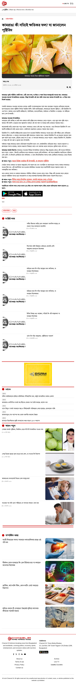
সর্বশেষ (8, 389)
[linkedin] (22, 654)
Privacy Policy (19, 665)
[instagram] (19, 654)
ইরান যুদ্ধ (13, 10)
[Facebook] (13, 654)
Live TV (56, 662)
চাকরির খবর (30, 10)
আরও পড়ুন (10, 426)
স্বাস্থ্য (14, 210)
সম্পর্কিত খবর (11, 535)
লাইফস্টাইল (6, 210)
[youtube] (25, 654)
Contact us (19, 668)
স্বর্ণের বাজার (21, 10)
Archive (56, 659)
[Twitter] (16, 654)
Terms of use (19, 662)
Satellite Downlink (57, 665)
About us (19, 659)
